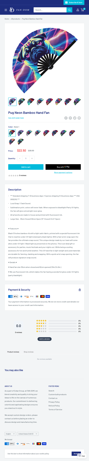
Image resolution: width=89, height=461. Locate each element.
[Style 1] (12, 133)
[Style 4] (37, 133)
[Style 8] (72, 133)
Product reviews (13, 352)
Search (51, 391)
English (8, 434)
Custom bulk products (58, 394)
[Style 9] (12, 141)
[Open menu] (6, 10)
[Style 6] (55, 133)
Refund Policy (54, 405)
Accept (76, 454)
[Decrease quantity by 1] (19, 158)
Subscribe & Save (75, 2)
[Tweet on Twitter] (74, 118)
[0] (82, 9)
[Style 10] (20, 141)
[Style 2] (20, 133)
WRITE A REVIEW (44, 339)
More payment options (63, 172)
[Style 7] (63, 133)
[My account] (78, 10)
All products (15, 19)
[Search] (69, 9)
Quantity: (12, 158)
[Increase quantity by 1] (32, 158)
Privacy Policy (54, 402)
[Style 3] (29, 133)
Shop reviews (28, 352)
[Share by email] (79, 118)
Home (7, 19)
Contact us (53, 398)
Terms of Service (55, 409)
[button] (44, 175)
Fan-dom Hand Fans (16, 118)
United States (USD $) (25, 434)
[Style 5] (46, 133)
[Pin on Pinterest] (70, 118)
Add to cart (25, 167)
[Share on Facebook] (66, 118)
